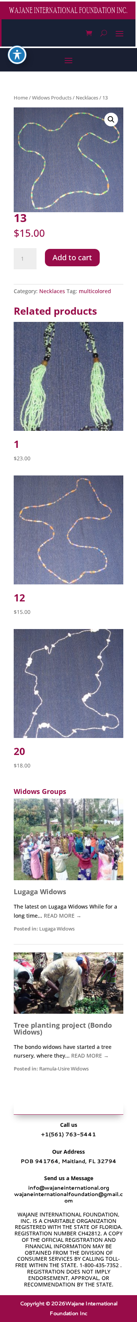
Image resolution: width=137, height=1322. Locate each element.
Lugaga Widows (40, 891)
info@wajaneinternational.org (68, 1188)
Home (21, 97)
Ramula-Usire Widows (64, 1069)
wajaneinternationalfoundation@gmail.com (68, 1197)
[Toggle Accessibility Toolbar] (17, 55)
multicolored (95, 291)
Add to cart (72, 257)
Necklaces (87, 97)
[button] (111, 119)
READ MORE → (62, 915)
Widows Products (52, 97)
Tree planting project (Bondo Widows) (63, 1028)
